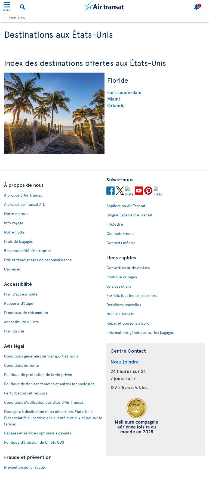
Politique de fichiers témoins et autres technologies (49, 383)
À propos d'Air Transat (23, 195)
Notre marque (16, 213)
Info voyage (13, 222)
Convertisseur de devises (128, 267)
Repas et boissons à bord (127, 323)
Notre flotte (14, 232)
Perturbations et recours (25, 393)
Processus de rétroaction (26, 312)
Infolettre (114, 224)
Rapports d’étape (18, 303)
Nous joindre (124, 361)
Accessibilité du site (21, 321)
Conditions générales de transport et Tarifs (41, 356)
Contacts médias (120, 242)
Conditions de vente (21, 365)
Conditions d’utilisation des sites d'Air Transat (43, 402)
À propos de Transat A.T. (24, 204)
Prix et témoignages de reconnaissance (38, 259)
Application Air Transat (125, 205)
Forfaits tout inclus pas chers (131, 295)
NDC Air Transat (120, 313)
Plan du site (14, 331)
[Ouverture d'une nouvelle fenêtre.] (110, 191)
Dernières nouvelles (123, 304)
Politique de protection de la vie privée (38, 374)
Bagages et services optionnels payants (37, 433)
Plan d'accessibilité (21, 294)
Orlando (116, 105)
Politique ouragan (121, 276)
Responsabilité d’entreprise (27, 250)
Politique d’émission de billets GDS (34, 442)
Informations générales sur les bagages (140, 332)
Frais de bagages (18, 241)
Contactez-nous (120, 233)
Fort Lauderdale (124, 92)
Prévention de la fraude (24, 467)
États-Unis (17, 17)
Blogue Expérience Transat (129, 214)
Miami (113, 98)
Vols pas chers (118, 286)
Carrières (12, 269)
